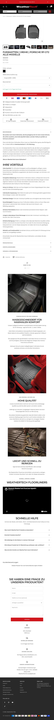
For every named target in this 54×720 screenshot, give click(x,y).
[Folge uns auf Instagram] (9, 702)
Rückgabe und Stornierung (8, 694)
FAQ (21, 685)
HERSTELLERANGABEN (9, 247)
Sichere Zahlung (20, 257)
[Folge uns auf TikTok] (5, 706)
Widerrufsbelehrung (7, 687)
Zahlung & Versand (6, 692)
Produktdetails (8, 242)
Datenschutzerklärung (7, 690)
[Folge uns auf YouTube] (12, 702)
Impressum (5, 683)
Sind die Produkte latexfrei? (12, 535)
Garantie (7, 257)
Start (4, 16)
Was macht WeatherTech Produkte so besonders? (18, 530)
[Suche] (6, 6)
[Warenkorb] (50, 6)
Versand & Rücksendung (10, 251)
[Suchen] (50, 11)
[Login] (47, 6)
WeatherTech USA (23, 692)
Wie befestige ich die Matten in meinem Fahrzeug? (19, 540)
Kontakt (21, 687)
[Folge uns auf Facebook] (5, 702)
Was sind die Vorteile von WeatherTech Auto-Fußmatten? (21, 550)
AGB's (4, 685)
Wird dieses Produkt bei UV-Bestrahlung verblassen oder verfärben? (24, 545)
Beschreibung (7, 132)
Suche (21, 683)
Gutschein (22, 690)
